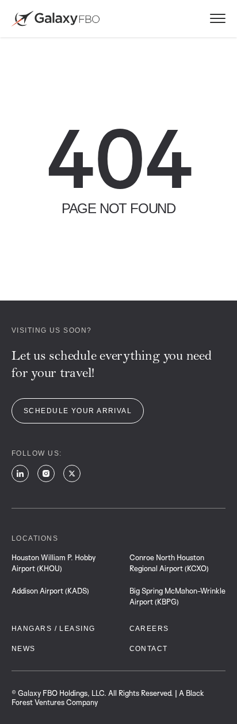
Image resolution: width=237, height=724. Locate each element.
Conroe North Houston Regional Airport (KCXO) (169, 563)
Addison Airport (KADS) (50, 590)
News (24, 649)
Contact (148, 649)
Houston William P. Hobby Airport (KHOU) (53, 563)
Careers (149, 629)
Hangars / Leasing (53, 629)
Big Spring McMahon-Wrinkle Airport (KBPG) (177, 596)
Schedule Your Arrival (78, 411)
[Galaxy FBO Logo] (56, 18)
